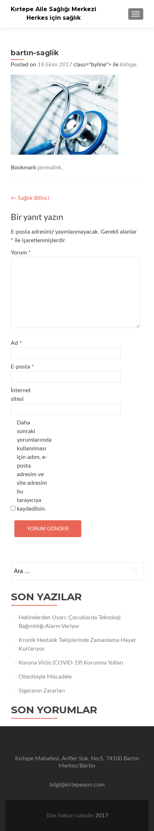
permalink (49, 167)
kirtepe (128, 64)
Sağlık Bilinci (30, 198)
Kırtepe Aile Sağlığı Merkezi (53, 9)
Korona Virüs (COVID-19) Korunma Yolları (71, 663)
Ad (16, 343)
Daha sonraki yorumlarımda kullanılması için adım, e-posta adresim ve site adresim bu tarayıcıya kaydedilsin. (32, 466)
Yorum (21, 252)
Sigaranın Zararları (42, 691)
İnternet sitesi (21, 395)
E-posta (22, 367)
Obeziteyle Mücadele (45, 677)
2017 (101, 815)
